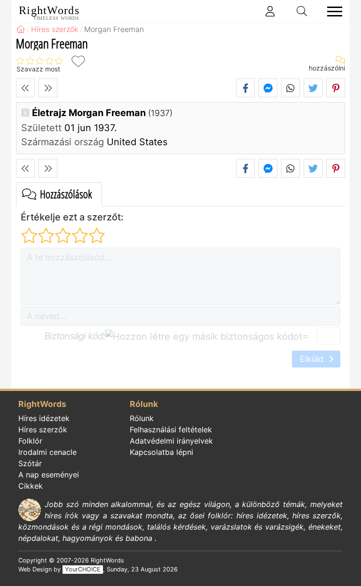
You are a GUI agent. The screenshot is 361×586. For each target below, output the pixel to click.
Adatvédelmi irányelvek (171, 440)
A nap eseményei (48, 474)
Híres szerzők (42, 429)
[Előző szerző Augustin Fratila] (25, 87)
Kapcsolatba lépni (161, 452)
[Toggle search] (302, 11)
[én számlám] (270, 11)
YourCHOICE (83, 569)
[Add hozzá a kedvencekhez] (78, 61)
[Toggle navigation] (332, 11)
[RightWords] (20, 29)
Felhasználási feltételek (171, 429)
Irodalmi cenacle (47, 452)
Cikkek (30, 486)
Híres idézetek (44, 418)
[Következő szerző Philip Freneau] (48, 87)
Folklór (30, 440)
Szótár (30, 463)
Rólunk (142, 418)
